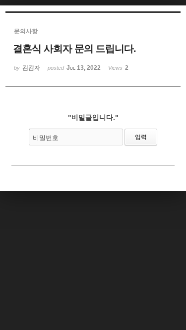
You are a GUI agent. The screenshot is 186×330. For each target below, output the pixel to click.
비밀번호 (46, 137)
